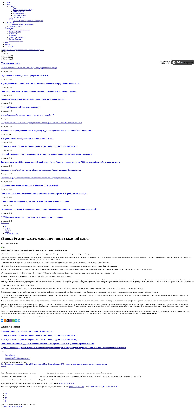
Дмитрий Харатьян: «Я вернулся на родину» (21, 107)
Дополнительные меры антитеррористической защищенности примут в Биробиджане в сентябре (43, 193)
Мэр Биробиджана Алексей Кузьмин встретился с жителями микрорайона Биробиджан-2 (40, 83)
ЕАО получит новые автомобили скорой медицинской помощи (29, 68)
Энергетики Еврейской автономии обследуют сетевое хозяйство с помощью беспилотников (41, 170)
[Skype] (16, 320)
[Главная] (5, 226)
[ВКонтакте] (2, 320)
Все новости (5, 223)
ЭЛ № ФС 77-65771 (33, 376)
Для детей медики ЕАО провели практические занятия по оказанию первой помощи (77, 364)
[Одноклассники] (5, 320)
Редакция (4, 406)
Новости (8, 228)
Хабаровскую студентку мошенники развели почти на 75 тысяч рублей (32, 99)
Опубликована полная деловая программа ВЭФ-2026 (24, 75)
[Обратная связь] (5, 397)
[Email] (5, 401)
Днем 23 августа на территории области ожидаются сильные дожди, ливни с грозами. (39, 91)
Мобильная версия (15, 406)
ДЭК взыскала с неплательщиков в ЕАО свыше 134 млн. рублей (29, 186)
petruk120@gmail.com (66, 383)
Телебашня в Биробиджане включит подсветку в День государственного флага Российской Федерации (46, 131)
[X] (7, 320)
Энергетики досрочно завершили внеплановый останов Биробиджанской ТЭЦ (36, 178)
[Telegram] (19, 320)
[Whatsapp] (5, 399)
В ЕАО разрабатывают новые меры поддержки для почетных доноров (32, 217)
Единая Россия (10, 355)
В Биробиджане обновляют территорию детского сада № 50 (27, 115)
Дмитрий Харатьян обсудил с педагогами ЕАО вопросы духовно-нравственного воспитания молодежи (46, 154)
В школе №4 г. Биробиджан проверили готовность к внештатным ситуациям (35, 201)
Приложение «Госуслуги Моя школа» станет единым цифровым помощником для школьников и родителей (48, 209)
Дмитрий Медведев (11, 357)
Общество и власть (11, 233)
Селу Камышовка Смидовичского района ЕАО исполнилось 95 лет (24, 364)
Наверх (3, 366)
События (8, 230)
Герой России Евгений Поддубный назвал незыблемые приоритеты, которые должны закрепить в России (47, 344)
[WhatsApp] (13, 320)
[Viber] (10, 320)
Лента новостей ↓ (10, 63)
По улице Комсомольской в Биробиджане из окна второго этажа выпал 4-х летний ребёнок (41, 123)
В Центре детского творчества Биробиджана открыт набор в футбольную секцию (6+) (39, 146)
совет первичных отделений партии (17, 359)
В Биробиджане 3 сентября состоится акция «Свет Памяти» (27, 138)
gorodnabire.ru (40, 373)
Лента (7, 232)
